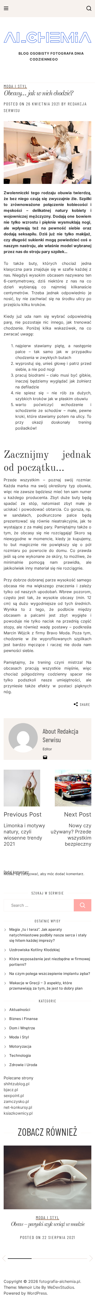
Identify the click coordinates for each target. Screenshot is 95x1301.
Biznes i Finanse (23, 1018)
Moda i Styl (15, 86)
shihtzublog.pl (16, 1083)
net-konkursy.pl (18, 1107)
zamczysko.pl (16, 1101)
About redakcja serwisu (60, 735)
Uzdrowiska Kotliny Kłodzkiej (34, 949)
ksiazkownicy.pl (18, 1113)
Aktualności (19, 1009)
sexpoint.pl (14, 1095)
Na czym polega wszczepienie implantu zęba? (49, 973)
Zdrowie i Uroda (23, 1064)
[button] (4, 1259)
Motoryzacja (20, 1046)
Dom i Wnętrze (22, 1028)
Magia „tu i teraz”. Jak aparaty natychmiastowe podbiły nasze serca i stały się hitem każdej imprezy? (48, 935)
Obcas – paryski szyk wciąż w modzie (48, 1224)
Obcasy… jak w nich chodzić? (38, 93)
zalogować (29, 874)
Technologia (20, 1055)
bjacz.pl (11, 1089)
